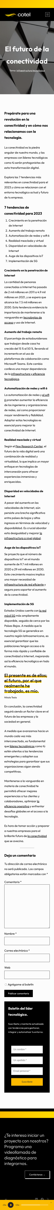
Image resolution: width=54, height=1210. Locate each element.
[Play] (11, 1205)
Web (7, 967)
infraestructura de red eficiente (24, 584)
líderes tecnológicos (22, 746)
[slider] (34, 1204)
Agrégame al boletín (20, 984)
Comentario (13, 882)
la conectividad (37, 836)
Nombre (10, 933)
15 (4, 1205)
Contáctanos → (37, 1174)
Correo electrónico (17, 950)
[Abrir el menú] (47, 14)
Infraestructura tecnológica (31, 70)
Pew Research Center (29, 446)
